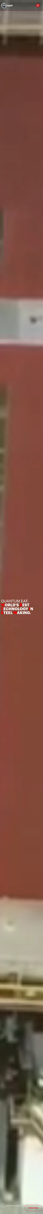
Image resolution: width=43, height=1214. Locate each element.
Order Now (33, 1208)
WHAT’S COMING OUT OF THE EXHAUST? (21, 605)
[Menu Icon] (38, 5)
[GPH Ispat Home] (7, 5)
